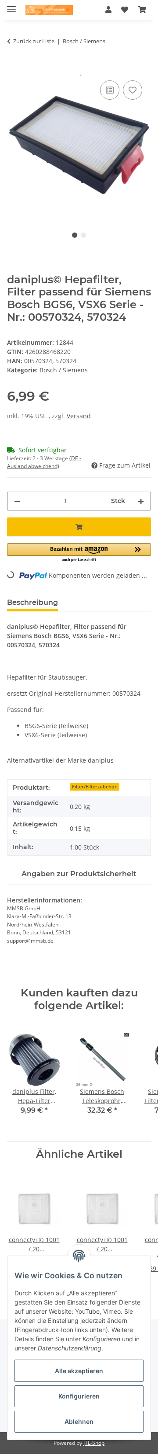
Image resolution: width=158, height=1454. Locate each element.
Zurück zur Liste (33, 41)
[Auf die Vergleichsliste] (109, 90)
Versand (79, 416)
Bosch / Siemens (64, 370)
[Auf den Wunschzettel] (132, 90)
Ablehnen (79, 1421)
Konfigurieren (79, 1396)
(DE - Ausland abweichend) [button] (44, 462)
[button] (108, 9)
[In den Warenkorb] (14, 68)
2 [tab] (83, 235)
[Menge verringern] (17, 501)
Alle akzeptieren (79, 1370)
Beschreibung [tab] (32, 602)
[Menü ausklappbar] (11, 5)
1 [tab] (74, 235)
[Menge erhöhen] (141, 501)
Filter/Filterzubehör (94, 787)
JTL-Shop (93, 1443)
